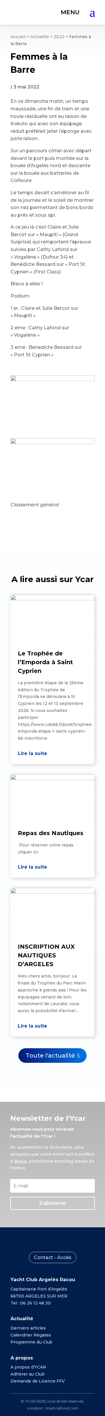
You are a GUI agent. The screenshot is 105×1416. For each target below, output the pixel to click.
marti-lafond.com (62, 1408)
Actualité (39, 36)
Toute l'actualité (50, 1055)
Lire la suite (32, 753)
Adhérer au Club (27, 1374)
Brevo (20, 1161)
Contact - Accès (52, 1257)
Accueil (18, 36)
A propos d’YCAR (28, 1367)
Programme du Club (31, 1342)
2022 (59, 36)
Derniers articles (28, 1328)
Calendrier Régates (30, 1335)
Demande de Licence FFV (37, 1381)
